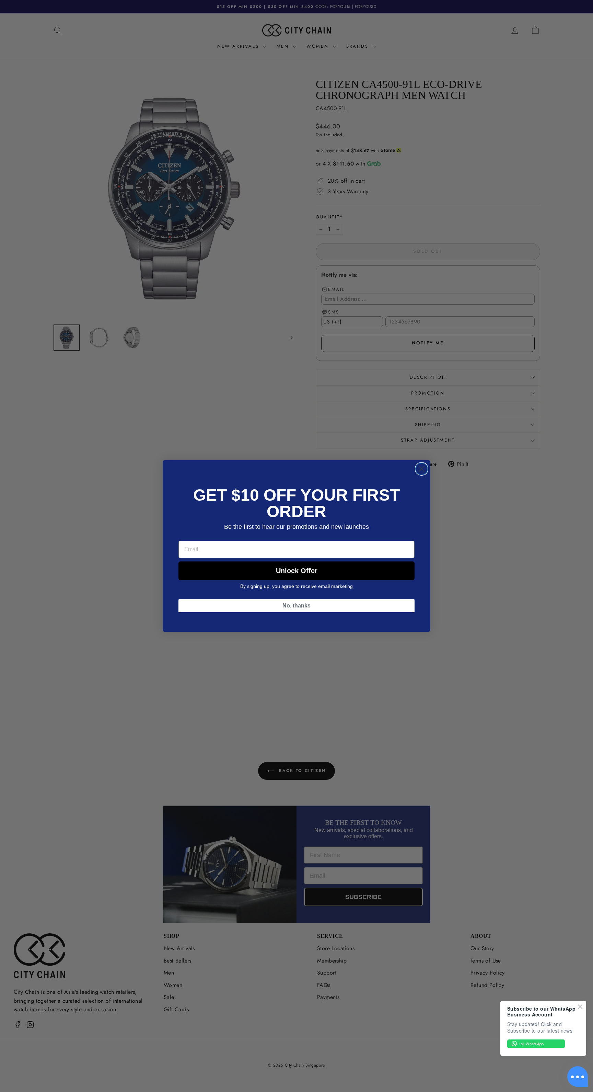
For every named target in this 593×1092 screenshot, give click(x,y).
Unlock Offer (296, 571)
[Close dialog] (422, 469)
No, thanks (296, 605)
